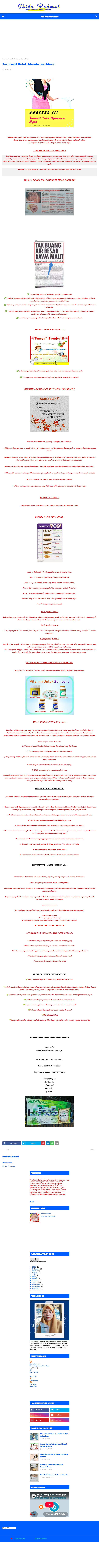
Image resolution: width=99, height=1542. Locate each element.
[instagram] (39, 1415)
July (34, 1275)
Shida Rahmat (50, 16)
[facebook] (39, 1410)
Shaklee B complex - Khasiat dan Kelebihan (54, 1435)
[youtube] (59, 1415)
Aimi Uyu (33, 1385)
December (36, 1284)
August (35, 1273)
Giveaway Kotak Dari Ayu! (39, 1366)
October (35, 1288)
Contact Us (84, 1539)
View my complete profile (48, 1216)
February (36, 1269)
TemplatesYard (20, 1539)
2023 (34, 1282)
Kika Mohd (34, 1380)
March (35, 1279)
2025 (34, 1267)
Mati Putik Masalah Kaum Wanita (54, 1475)
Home (4, 59)
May (34, 1277)
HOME (32, 1201)
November (36, 1286)
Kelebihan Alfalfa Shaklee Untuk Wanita (54, 1455)
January (35, 1280)
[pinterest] (39, 1420)
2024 (34, 1271)
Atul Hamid (34, 1372)
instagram (93, 1539)
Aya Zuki (33, 1376)
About (76, 1539)
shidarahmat (8, 69)
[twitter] (59, 1410)
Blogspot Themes (41, 1539)
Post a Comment (8, 1166)
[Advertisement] (49, 36)
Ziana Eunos (34, 1364)
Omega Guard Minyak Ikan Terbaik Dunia (51, 1465)
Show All (33, 1387)
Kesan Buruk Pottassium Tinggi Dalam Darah (53, 1445)
